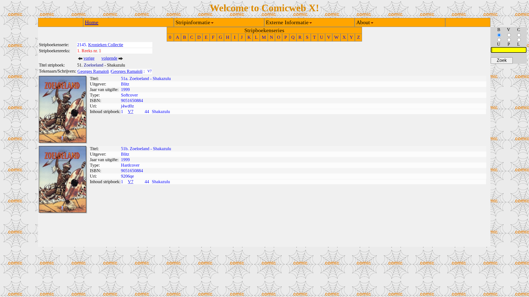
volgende (109, 58)
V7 (130, 111)
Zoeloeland (93, 65)
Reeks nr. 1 (91, 50)
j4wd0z (127, 106)
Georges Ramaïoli (93, 71)
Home (91, 22)
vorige (89, 58)
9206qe (127, 176)
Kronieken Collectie (105, 44)
